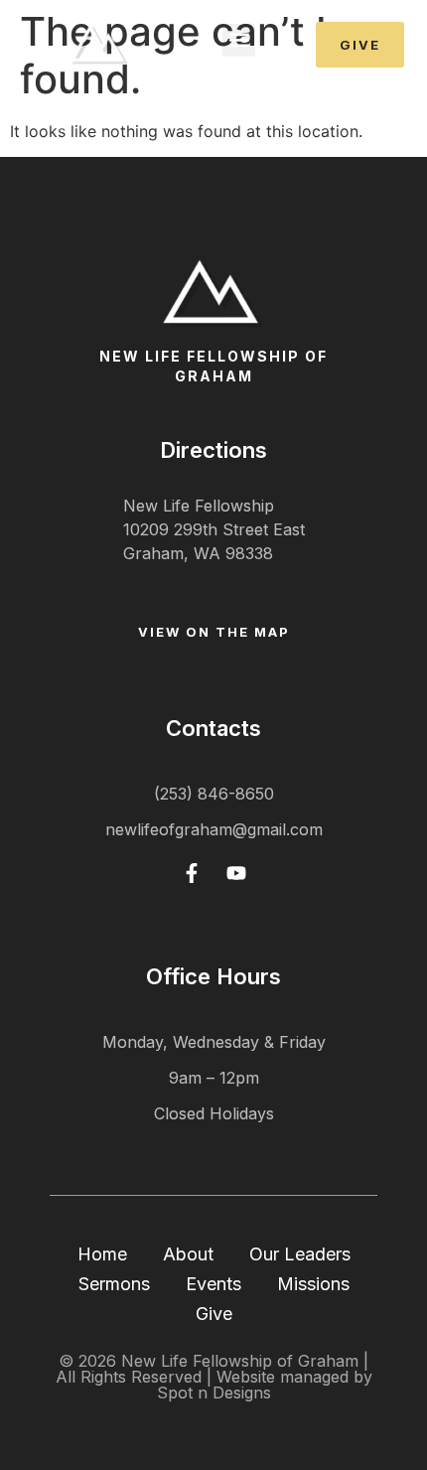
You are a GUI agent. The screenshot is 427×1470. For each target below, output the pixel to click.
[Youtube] (236, 873)
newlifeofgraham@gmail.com (214, 829)
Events (213, 1283)
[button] (238, 40)
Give (214, 1313)
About (188, 1254)
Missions (313, 1283)
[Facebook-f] (192, 873)
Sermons (114, 1283)
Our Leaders (300, 1254)
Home (102, 1254)
